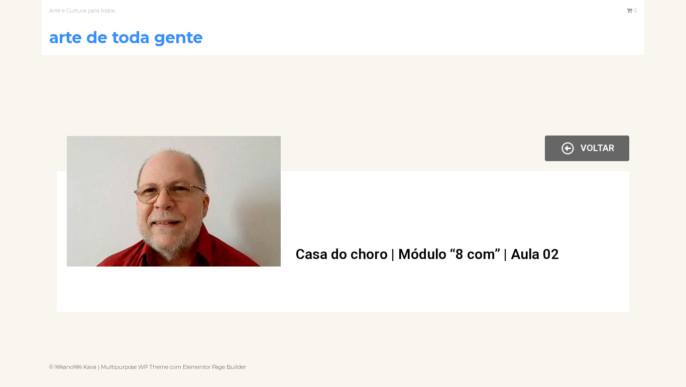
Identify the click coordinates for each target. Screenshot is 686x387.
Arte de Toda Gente (126, 37)
